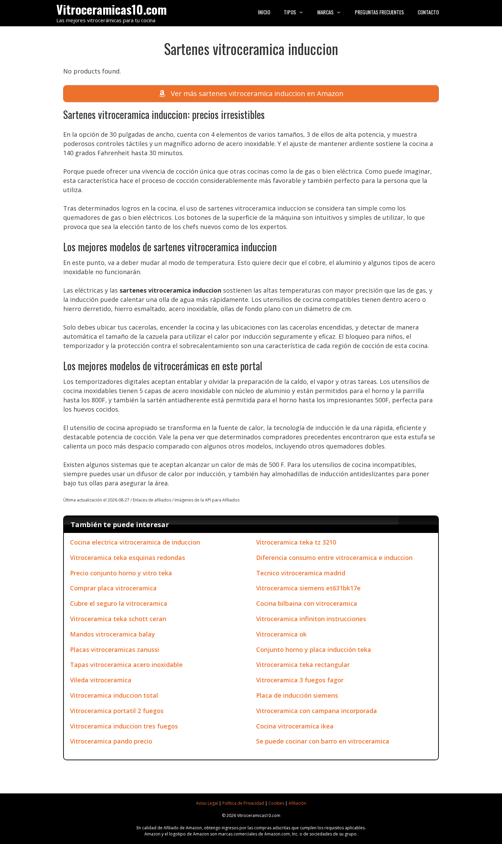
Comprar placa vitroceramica (113, 588)
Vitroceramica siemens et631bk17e (308, 588)
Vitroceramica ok (281, 634)
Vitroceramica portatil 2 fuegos (117, 711)
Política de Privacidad (243, 803)
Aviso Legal (207, 803)
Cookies (276, 803)
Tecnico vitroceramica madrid (300, 573)
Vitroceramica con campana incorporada (316, 711)
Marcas (325, 12)
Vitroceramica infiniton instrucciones (311, 619)
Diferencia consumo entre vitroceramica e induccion (334, 557)
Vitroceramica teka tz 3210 (296, 542)
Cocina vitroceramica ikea (295, 726)
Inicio (264, 12)
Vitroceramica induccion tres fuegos (124, 726)
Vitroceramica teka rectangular (303, 664)
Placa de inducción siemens (297, 695)
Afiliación (297, 803)
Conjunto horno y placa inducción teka (313, 649)
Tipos (290, 12)
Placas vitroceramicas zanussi (114, 649)
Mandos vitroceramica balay (112, 634)
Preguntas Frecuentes (379, 12)
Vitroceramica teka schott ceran (118, 619)
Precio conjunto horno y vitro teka (121, 573)
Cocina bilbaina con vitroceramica (306, 603)
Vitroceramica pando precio (111, 741)
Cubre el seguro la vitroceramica (118, 603)
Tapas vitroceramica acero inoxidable (126, 664)
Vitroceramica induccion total (114, 695)
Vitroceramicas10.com (111, 9)
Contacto (428, 12)
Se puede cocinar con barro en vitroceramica (322, 741)
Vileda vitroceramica (100, 680)
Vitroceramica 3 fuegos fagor (300, 680)
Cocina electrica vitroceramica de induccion (135, 542)
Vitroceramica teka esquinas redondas (127, 557)
